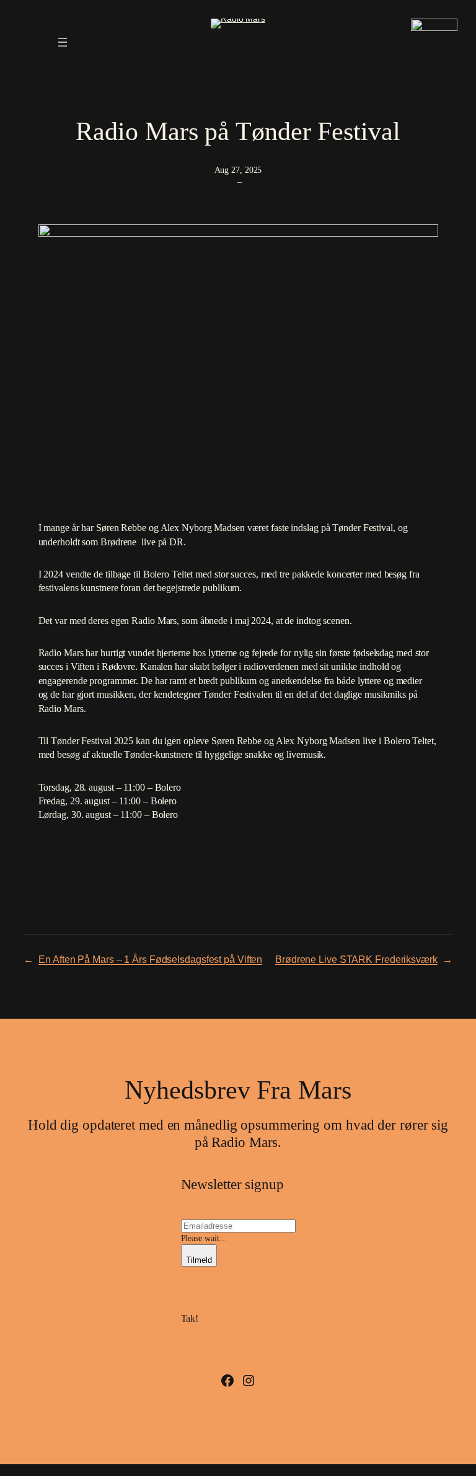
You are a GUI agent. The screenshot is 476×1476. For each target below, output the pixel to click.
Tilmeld (199, 1260)
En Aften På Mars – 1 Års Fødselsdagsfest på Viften (150, 959)
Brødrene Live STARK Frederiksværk (356, 959)
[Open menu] (62, 42)
